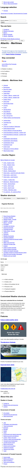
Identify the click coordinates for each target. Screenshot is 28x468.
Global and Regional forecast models (12, 239)
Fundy (5, 107)
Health (5, 431)
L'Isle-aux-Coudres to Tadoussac (11, 126)
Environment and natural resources (12, 434)
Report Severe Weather (9, 216)
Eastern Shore (7, 99)
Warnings (4, 73)
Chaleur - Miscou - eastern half (11, 95)
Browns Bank (6, 91)
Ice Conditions (5, 71)
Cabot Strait (6, 93)
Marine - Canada (7, 223)
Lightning (5, 232)
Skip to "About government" (10, 3)
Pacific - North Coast (8, 186)
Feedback (8, 388)
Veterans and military (8, 449)
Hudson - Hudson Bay (9, 180)
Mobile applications (8, 459)
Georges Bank (7, 109)
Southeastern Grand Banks (10, 138)
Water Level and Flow (9, 242)
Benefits (5, 429)
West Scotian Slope (8, 151)
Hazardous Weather (8, 237)
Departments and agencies (10, 414)
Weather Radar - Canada (9, 219)
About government (8, 416)
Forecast (4, 47)
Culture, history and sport (9, 437)
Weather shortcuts (15, 39)
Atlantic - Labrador (8, 167)
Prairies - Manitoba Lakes (9, 190)
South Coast (6, 147)
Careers (5, 407)
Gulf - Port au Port (7, 115)
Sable (4, 136)
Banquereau (6, 87)
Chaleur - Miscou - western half (11, 97)
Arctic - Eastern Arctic (8, 163)
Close (2, 312)
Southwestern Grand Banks (10, 140)
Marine (5, 33)
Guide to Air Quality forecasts (10, 251)
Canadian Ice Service (8, 226)
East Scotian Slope (8, 103)
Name (2, 262)
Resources (4, 66)
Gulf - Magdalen (7, 113)
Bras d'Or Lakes (7, 89)
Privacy (5, 464)
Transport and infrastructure (10, 441)
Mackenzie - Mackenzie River (10, 182)
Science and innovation (9, 446)
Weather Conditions (7, 69)
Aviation (5, 246)
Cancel (6, 265)
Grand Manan (6, 111)
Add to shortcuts (7, 198)
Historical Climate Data (9, 244)
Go (22, 40)
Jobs (4, 423)
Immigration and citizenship (10, 424)
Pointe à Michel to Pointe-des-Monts (12, 130)
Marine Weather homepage (13, 54)
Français (5, 10)
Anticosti (5, 85)
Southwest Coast (7, 144)
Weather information (8, 31)
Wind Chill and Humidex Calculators (12, 254)
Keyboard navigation (10, 289)
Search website (4, 20)
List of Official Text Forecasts (9, 64)
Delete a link (8, 282)
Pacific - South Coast (8, 188)
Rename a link (8, 286)
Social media (6, 457)
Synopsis (4, 76)
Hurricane (5, 234)
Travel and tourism (8, 426)
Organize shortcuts (21, 198)
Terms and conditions (8, 462)
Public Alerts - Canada (9, 231)
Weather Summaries (8, 236)
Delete (2, 268)
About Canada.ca (7, 460)
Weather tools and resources (10, 405)
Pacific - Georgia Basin (9, 184)
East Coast (6, 101)
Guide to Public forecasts (9, 247)
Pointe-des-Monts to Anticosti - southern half (14, 134)
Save (2, 265)
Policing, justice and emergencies (12, 439)
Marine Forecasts (7, 34)
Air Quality (6, 224)
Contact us (6, 403)
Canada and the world (9, 442)
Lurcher (5, 124)
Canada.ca (6, 29)
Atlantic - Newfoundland (9, 171)
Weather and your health (9, 256)
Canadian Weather (8, 218)
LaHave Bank (6, 120)
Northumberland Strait (9, 128)
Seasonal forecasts (8, 227)
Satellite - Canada (8, 221)
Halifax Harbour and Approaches (11, 117)
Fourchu (5, 105)
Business (5, 427)
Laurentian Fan (7, 122)
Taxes (4, 432)
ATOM (4, 61)
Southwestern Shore (8, 142)
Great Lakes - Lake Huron (10, 175)
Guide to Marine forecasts (9, 249)
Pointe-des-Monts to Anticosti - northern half (14, 132)
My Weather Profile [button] (6, 39)
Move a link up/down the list (12, 284)
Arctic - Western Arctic (9, 165)
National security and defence (11, 436)
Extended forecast (8, 229)
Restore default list (10, 291)
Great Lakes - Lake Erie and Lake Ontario (13, 173)
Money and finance (8, 444)
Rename (3, 266)
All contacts (6, 413)
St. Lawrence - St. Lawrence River (12, 192)
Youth (4, 451)
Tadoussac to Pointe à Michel (10, 149)
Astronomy (6, 241)
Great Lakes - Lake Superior (10, 177)
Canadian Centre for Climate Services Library (15, 252)
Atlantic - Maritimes (8, 36)
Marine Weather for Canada (8, 160)
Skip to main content (8, 2)
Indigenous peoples (8, 447)
